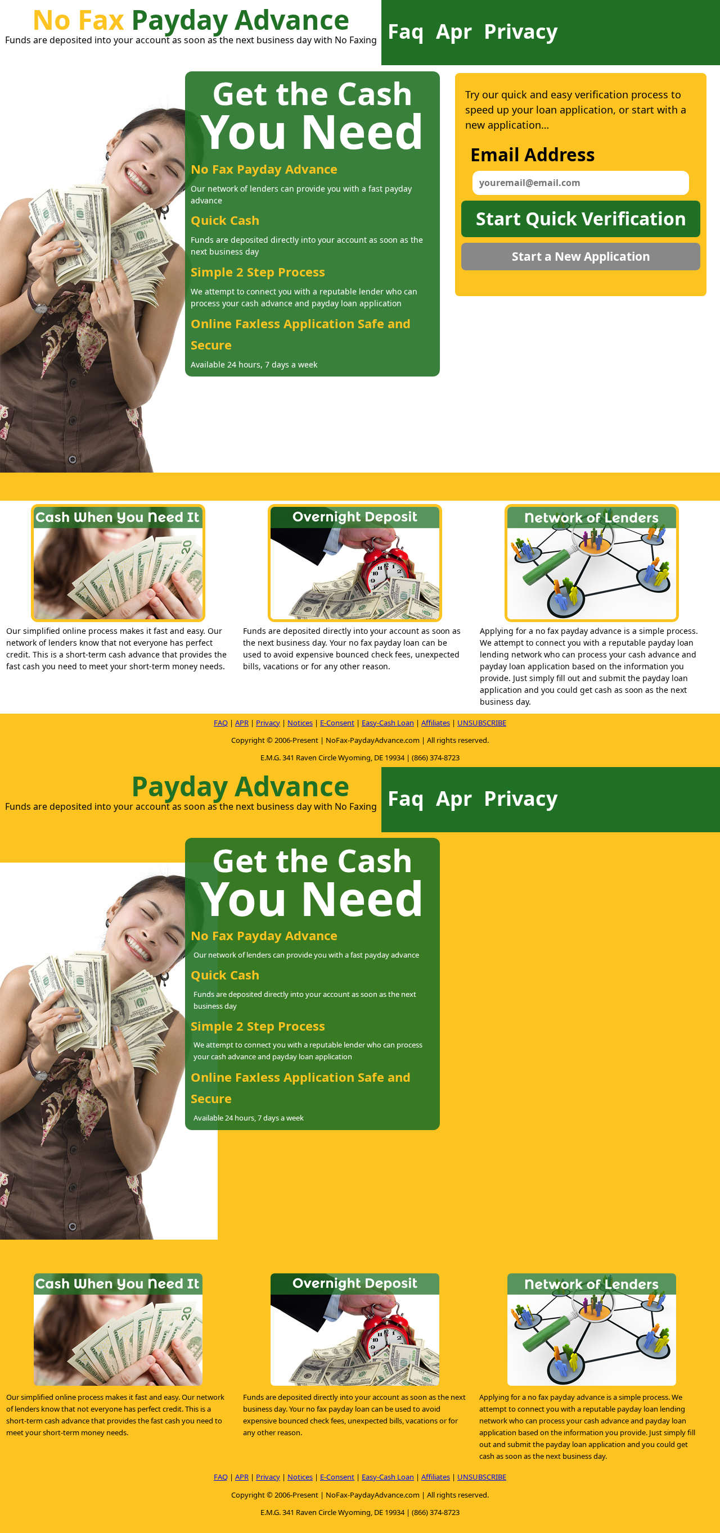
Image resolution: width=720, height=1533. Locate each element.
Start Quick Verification (581, 218)
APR (242, 723)
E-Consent (337, 723)
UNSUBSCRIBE (481, 723)
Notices (300, 723)
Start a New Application (581, 256)
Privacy (520, 31)
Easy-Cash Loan (388, 723)
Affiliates (435, 723)
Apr (454, 31)
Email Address (532, 154)
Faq (406, 31)
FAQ (221, 723)
